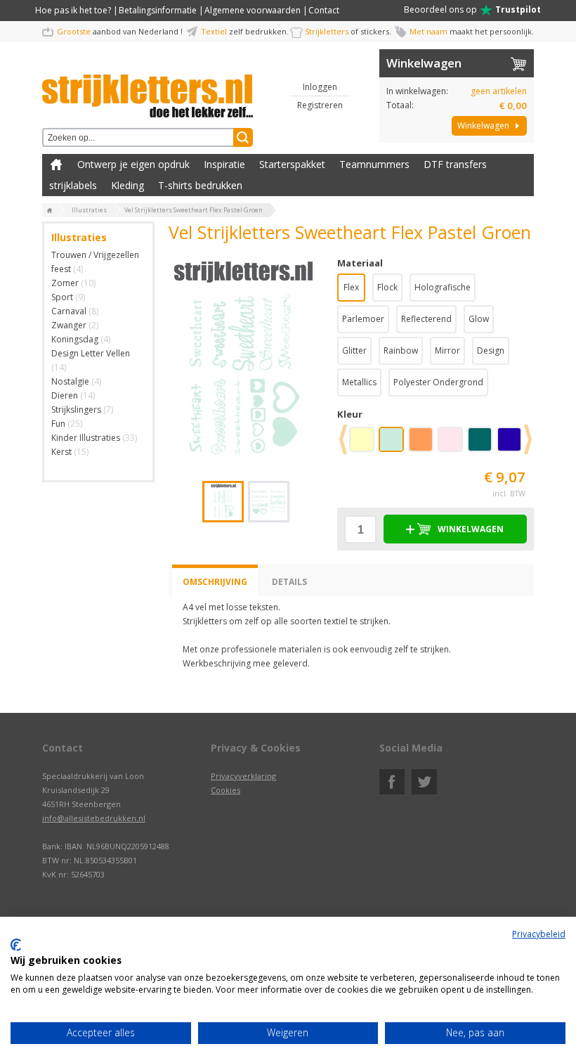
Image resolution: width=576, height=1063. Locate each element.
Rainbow (401, 350)
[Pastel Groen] (394, 444)
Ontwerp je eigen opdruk (133, 164)
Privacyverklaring (243, 776)
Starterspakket (292, 164)
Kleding (127, 185)
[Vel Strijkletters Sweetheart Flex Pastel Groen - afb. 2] (268, 501)
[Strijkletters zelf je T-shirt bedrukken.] (50, 211)
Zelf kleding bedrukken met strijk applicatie (56, 164)
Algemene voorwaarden (252, 10)
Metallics (359, 382)
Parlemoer (363, 319)
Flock (387, 287)
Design (490, 350)
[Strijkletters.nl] (147, 88)
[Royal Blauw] (512, 444)
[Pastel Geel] (365, 444)
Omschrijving (215, 582)
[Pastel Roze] (453, 444)
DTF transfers (455, 164)
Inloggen (320, 87)
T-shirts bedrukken (200, 185)
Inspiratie (224, 164)
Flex (351, 287)
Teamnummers (374, 164)
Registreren (320, 105)
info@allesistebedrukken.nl (93, 818)
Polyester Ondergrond (438, 382)
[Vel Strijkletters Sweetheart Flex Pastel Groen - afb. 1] (243, 361)
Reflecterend (426, 319)
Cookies (225, 790)
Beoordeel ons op (472, 9)
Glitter (354, 350)
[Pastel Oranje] (424, 444)
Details (289, 582)
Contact (323, 10)
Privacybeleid (538, 934)
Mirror (447, 350)
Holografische (442, 287)
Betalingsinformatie (158, 10)
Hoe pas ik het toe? (73, 10)
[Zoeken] (243, 137)
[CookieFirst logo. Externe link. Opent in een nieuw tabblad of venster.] (16, 945)
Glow (479, 319)
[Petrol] (483, 444)
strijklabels (73, 185)
